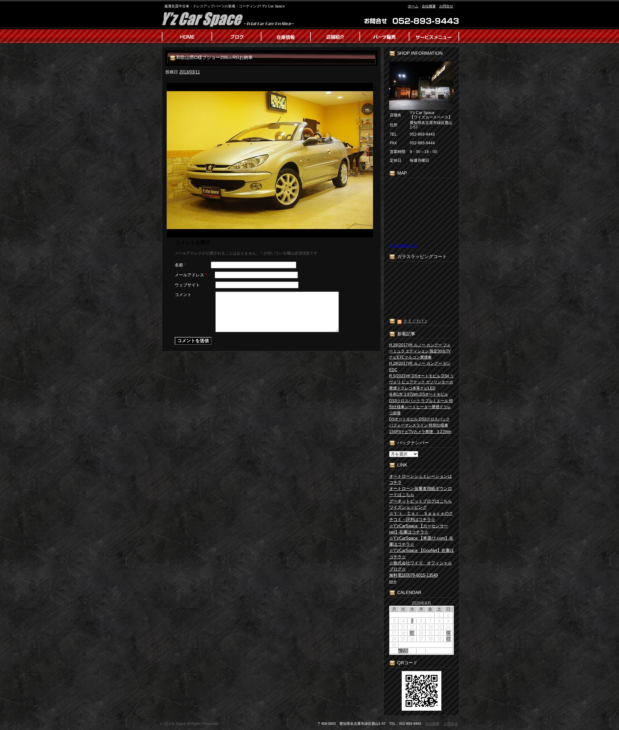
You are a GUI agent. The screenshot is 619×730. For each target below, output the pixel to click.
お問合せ (446, 6)
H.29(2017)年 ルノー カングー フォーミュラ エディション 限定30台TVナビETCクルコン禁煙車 (420, 351)
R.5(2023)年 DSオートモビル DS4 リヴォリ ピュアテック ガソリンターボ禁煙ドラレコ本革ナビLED (421, 382)
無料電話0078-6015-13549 (413, 575)
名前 (180, 265)
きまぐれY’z (415, 320)
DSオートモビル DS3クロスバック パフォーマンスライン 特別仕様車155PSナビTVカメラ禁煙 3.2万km (420, 425)
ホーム (413, 6)
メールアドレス (191, 275)
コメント (183, 294)
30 (448, 639)
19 (412, 633)
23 (448, 633)
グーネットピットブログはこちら (420, 501)
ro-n (392, 581)
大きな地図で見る (403, 245)
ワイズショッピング (408, 507)
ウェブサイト (187, 285)
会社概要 (429, 6)
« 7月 (403, 650)
